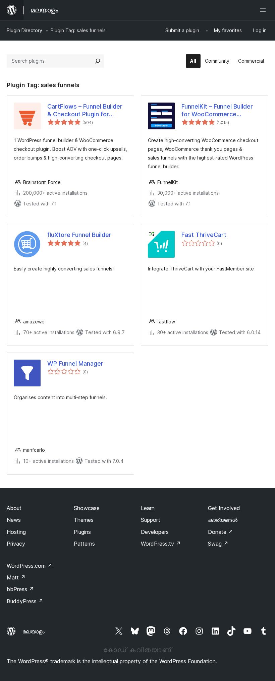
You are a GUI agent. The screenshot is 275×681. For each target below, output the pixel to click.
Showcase (87, 508)
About (14, 508)
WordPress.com (29, 565)
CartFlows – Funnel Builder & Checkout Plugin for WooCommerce (84, 110)
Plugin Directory (24, 30)
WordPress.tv (161, 543)
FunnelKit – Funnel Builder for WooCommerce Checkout (217, 110)
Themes (84, 519)
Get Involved (224, 508)
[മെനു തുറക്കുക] (264, 10)
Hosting (16, 532)
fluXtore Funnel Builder (79, 234)
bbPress (20, 589)
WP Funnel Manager (75, 363)
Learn (148, 508)
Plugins (82, 532)
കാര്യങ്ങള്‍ (222, 519)
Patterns (84, 543)
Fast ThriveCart (203, 234)
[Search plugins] (97, 61)
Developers (155, 532)
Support (150, 519)
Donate (220, 532)
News (14, 519)
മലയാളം (33, 631)
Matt (16, 577)
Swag (218, 543)
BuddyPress (25, 601)
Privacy (16, 543)
